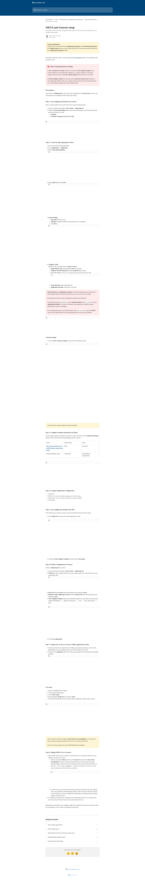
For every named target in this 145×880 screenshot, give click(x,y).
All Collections (49, 19)
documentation (78, 57)
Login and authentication (90, 19)
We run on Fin (73, 875)
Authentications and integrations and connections (71, 19)
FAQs (56, 19)
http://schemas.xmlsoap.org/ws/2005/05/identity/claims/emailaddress (54, 448)
